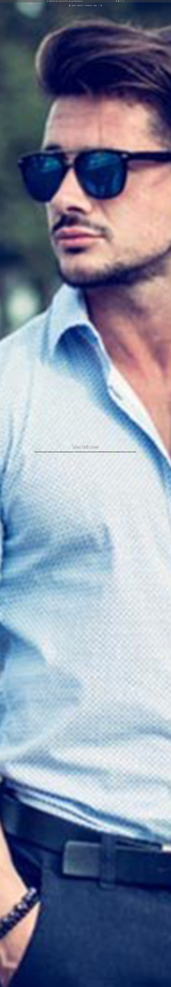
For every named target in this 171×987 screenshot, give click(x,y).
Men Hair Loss (85, 447)
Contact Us (88, 5)
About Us (80, 5)
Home (74, 5)
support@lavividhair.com (77, 1)
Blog (95, 5)
